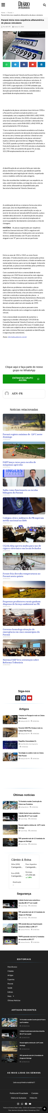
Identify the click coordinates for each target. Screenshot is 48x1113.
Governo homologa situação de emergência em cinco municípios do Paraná (21, 632)
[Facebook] (23, 698)
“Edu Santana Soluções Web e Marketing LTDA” (24, 1110)
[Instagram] (17, 698)
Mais (9, 996)
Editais (10, 992)
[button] (44, 5)
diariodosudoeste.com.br (17, 337)
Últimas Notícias (14, 1000)
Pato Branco (12, 967)
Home (3, 13)
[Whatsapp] (22, 1104)
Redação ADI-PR (25, 721)
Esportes (11, 979)
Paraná (10, 13)
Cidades (11, 971)
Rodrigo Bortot (24, 807)
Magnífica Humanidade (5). (27, 741)
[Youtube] (29, 698)
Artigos (10, 975)
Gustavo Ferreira (25, 929)
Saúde (10, 988)
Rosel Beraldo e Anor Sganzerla (29, 744)
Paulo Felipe (23, 819)
